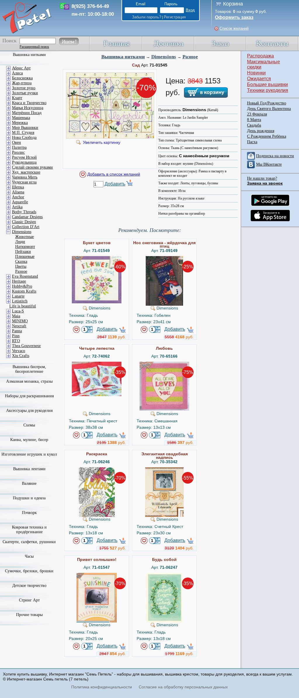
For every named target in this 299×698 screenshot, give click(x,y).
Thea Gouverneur (26, 346)
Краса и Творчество (29, 103)
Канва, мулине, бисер (29, 440)
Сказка (21, 261)
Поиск (9, 40)
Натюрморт (25, 246)
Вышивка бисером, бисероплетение (29, 369)
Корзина (233, 4)
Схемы (29, 425)
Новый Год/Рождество (266, 103)
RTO (16, 341)
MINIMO (20, 321)
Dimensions (163, 57)
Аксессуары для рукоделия (29, 410)
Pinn (16, 336)
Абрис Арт (21, 68)
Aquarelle (20, 202)
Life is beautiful (22, 306)
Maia (16, 316)
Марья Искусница (27, 108)
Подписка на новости (275, 156)
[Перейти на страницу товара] (96, 258)
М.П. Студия (23, 132)
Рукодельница (24, 162)
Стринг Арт (29, 600)
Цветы (20, 266)
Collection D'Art (25, 227)
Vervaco (18, 351)
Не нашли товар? (262, 178)
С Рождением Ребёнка (266, 136)
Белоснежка (22, 78)
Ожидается (259, 78)
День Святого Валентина (269, 108)
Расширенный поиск (34, 47)
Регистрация (175, 17)
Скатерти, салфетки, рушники (29, 542)
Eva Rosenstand (25, 276)
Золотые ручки (25, 93)
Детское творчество (29, 585)
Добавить (115, 183)
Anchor (18, 197)
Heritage (19, 281)
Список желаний (234, 28)
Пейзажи (23, 251)
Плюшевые (24, 256)
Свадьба (254, 125)
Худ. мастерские (26, 172)
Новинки (256, 72)
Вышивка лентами (29, 469)
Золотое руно (23, 88)
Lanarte (18, 296)
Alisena (18, 192)
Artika (17, 207)
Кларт (17, 98)
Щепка (18, 187)
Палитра (19, 147)
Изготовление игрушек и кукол (29, 454)
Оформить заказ (234, 17)
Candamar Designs (27, 217)
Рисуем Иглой (24, 157)
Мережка (20, 122)
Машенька (21, 118)
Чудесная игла (24, 182)
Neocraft (19, 326)
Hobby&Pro (22, 286)
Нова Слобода (24, 137)
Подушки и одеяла (29, 498)
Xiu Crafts (20, 356)
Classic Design (24, 222)
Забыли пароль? (146, 17)
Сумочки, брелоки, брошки (29, 571)
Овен (16, 142)
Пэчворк (29, 512)
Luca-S (18, 311)
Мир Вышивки (25, 127)
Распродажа (260, 55)
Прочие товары (29, 615)
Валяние (29, 483)
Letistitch (19, 301)
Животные (24, 237)
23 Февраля (257, 114)
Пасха (252, 142)
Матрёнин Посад (26, 113)
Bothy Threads (24, 212)
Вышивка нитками (123, 57)
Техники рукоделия (267, 90)
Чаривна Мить (24, 177)
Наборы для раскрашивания (29, 396)
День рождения (260, 131)
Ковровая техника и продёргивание (29, 529)
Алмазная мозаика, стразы (29, 381)
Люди (20, 241)
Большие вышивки (267, 84)
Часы (29, 556)
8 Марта (254, 120)
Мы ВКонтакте (269, 164)
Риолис (18, 152)
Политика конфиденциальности (101, 687)
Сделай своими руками (32, 167)
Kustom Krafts (24, 291)
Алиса (17, 73)
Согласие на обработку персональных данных (183, 687)
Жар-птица (22, 83)
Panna (17, 331)
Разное (190, 57)
